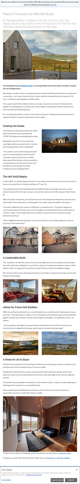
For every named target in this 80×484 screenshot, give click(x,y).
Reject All (71, 480)
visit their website (63, 458)
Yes (52, 5)
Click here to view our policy (34, 475)
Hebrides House (26, 86)
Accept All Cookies (57, 480)
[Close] (77, 470)
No (55, 5)
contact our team (64, 453)
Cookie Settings (6, 480)
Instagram (50, 458)
